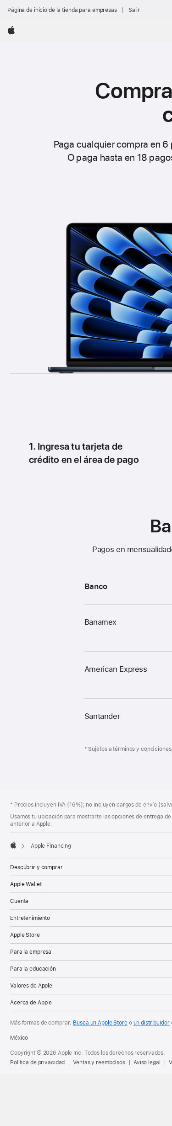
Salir (134, 10)
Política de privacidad (37, 1062)
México (19, 1038)
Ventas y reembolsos (99, 1062)
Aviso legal (147, 1062)
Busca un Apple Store (100, 1023)
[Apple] (13, 845)
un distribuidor (151, 1023)
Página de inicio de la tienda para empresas (62, 10)
